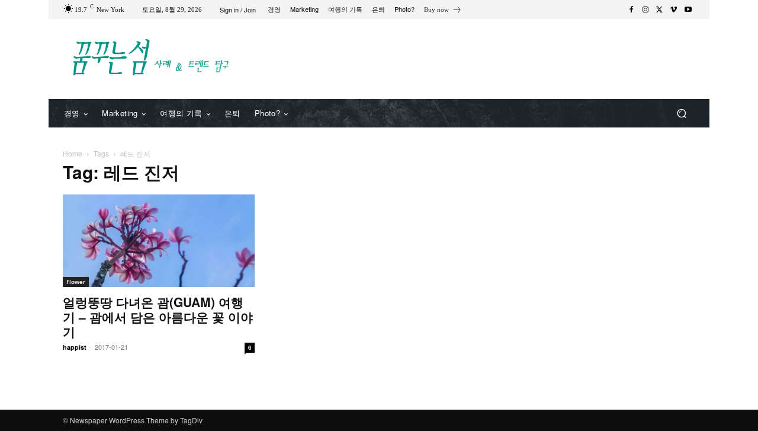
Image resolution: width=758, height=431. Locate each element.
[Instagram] (645, 9)
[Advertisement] (476, 57)
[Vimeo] (674, 9)
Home (72, 153)
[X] (660, 9)
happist (74, 347)
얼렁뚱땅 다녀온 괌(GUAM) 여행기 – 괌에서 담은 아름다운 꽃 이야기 (158, 316)
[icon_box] (443, 11)
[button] (681, 113)
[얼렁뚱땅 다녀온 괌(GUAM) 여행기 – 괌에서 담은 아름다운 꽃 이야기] (159, 240)
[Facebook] (631, 9)
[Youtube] (688, 9)
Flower (75, 281)
